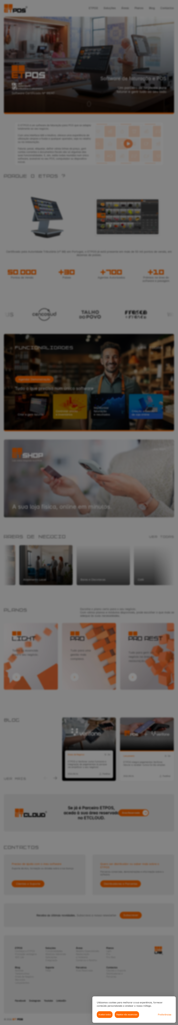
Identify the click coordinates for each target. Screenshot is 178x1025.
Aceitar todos (104, 1014)
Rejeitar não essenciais (126, 1014)
